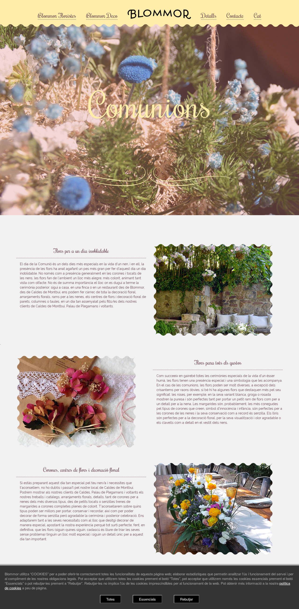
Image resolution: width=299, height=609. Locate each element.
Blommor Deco (101, 15)
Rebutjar (186, 599)
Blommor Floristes (57, 15)
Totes (110, 599)
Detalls (208, 15)
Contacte (235, 15)
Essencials (147, 599)
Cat (257, 15)
